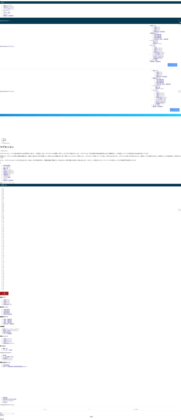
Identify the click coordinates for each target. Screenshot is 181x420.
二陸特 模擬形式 (7, 322)
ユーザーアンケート (8, 359)
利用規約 (5, 397)
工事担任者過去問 (7, 314)
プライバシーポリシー (8, 400)
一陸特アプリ (6, 301)
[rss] (180, 21)
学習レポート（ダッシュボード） (11, 329)
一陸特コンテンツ (7, 340)
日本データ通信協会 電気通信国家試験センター (15, 366)
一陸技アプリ (6, 300)
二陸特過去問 (6, 312)
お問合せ (5, 402)
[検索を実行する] (13, 183)
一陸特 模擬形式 (7, 320)
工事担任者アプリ (7, 304)
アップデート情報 (7, 350)
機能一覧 (5, 348)
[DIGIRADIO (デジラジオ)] (7, 46)
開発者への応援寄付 (8, 15)
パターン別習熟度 (7, 333)
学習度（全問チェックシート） (11, 330)
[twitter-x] (180, 19)
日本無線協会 (6, 365)
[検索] (180, 22)
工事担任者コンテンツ (8, 343)
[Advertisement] (90, 127)
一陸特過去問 (6, 311)
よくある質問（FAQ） (8, 356)
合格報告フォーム (7, 358)
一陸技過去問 (6, 309)
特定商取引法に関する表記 (9, 399)
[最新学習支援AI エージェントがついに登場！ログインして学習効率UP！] (90, 115)
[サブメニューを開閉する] (10, 6)
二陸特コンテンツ (7, 341)
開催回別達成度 (7, 332)
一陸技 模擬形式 (7, 319)
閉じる (2, 415)
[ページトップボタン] (0, 412)
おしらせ (5, 10)
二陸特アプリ (6, 303)
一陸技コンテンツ (7, 338)
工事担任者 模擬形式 (8, 323)
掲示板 (4, 355)
